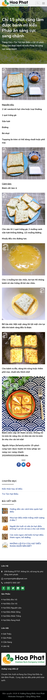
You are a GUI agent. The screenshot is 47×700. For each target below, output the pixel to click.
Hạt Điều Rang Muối (11, 620)
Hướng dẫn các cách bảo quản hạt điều (26, 510)
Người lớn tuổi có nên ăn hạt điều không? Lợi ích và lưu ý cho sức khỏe (27, 527)
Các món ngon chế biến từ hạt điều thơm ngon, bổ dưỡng (26, 536)
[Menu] (43, 3)
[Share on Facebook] (19, 464)
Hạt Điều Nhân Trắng (12, 616)
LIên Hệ (6, 646)
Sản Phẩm (7, 638)
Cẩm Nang (7, 642)
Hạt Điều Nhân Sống (11, 612)
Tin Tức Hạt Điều (22, 42)
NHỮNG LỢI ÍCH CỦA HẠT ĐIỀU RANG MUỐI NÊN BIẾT (25, 544)
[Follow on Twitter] (13, 588)
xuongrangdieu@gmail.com (15, 578)
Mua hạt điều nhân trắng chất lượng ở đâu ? (27, 519)
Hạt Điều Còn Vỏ (10, 603)
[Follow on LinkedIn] (18, 588)
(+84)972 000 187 (12, 582)
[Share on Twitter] (23, 464)
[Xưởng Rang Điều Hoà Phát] (15, 3)
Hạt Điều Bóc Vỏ (10, 599)
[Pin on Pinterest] (28, 464)
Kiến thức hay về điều (12, 488)
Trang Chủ (7, 42)
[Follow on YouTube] (23, 588)
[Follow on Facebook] (3, 588)
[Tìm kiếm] (38, 3)
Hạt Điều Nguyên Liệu (12, 607)
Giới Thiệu (7, 634)
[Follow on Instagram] (8, 588)
